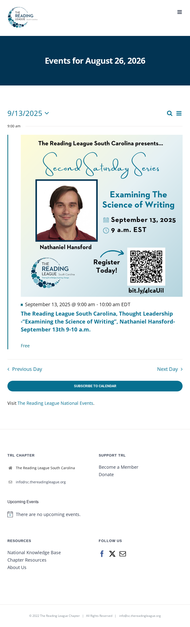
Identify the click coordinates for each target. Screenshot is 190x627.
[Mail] (122, 553)
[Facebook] (102, 553)
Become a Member (118, 467)
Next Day (167, 369)
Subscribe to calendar (95, 386)
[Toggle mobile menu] (180, 12)
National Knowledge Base (34, 552)
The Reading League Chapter (60, 616)
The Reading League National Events (55, 403)
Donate (106, 474)
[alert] (49, 514)
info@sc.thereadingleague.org (41, 482)
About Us (16, 567)
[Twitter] (112, 553)
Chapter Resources (27, 560)
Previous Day (27, 369)
